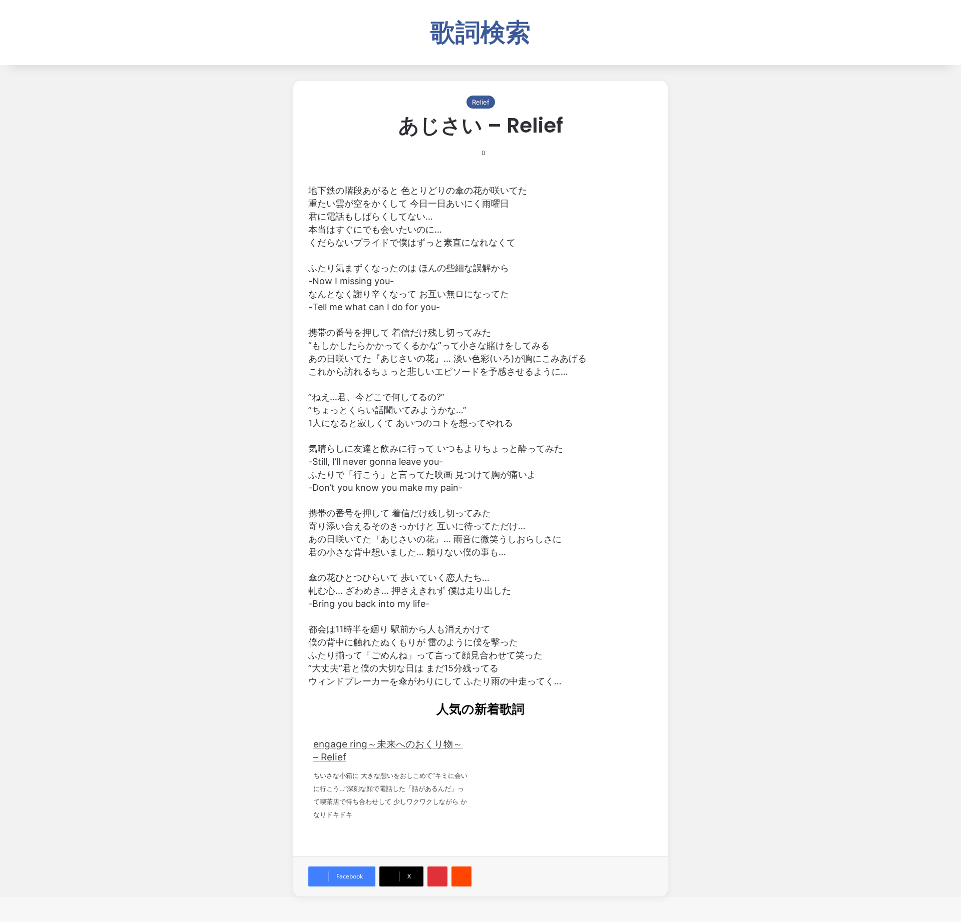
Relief (481, 102)
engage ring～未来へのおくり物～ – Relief (387, 750)
